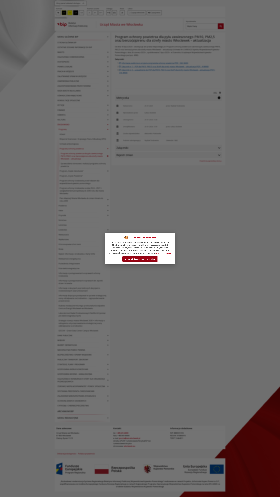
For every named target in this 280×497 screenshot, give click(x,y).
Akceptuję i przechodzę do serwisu (140, 259)
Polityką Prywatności (163, 253)
